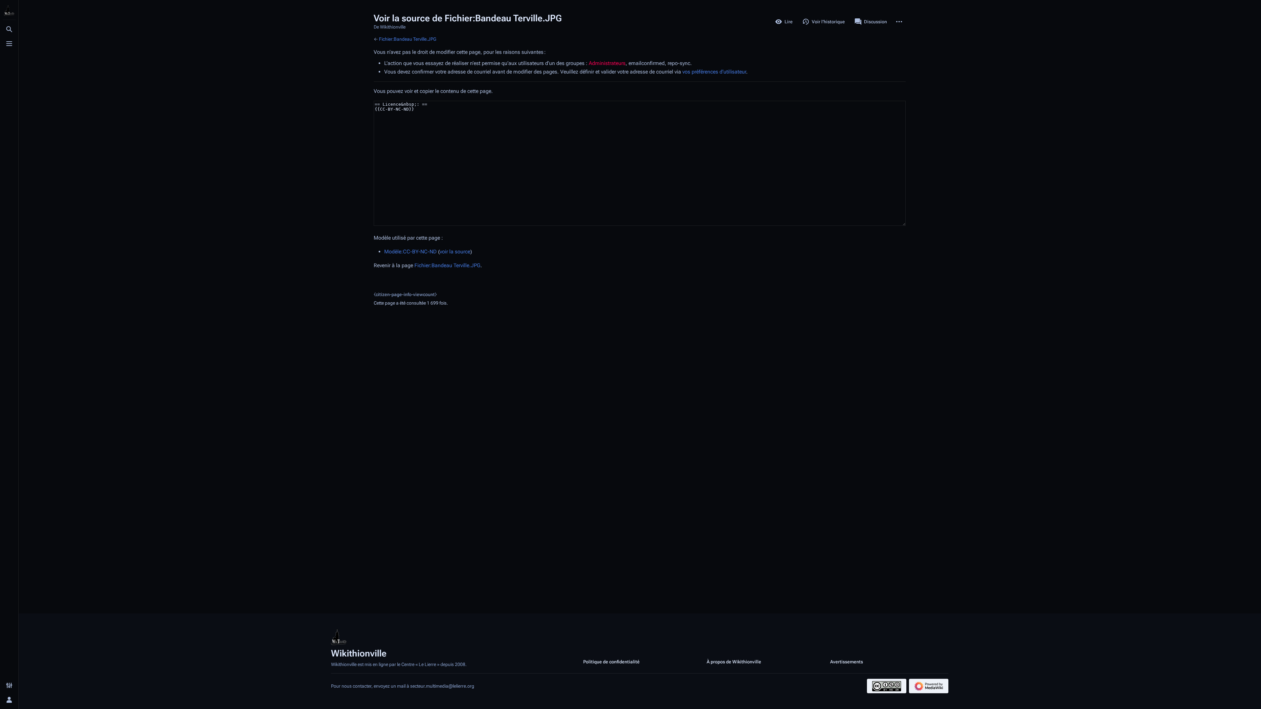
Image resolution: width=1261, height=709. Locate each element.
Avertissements (846, 661)
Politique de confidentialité (611, 661)
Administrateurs (607, 63)
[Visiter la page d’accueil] (9, 10)
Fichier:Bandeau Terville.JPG (407, 39)
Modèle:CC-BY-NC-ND (410, 251)
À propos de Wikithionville (734, 661)
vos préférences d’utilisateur (714, 72)
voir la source (455, 251)
